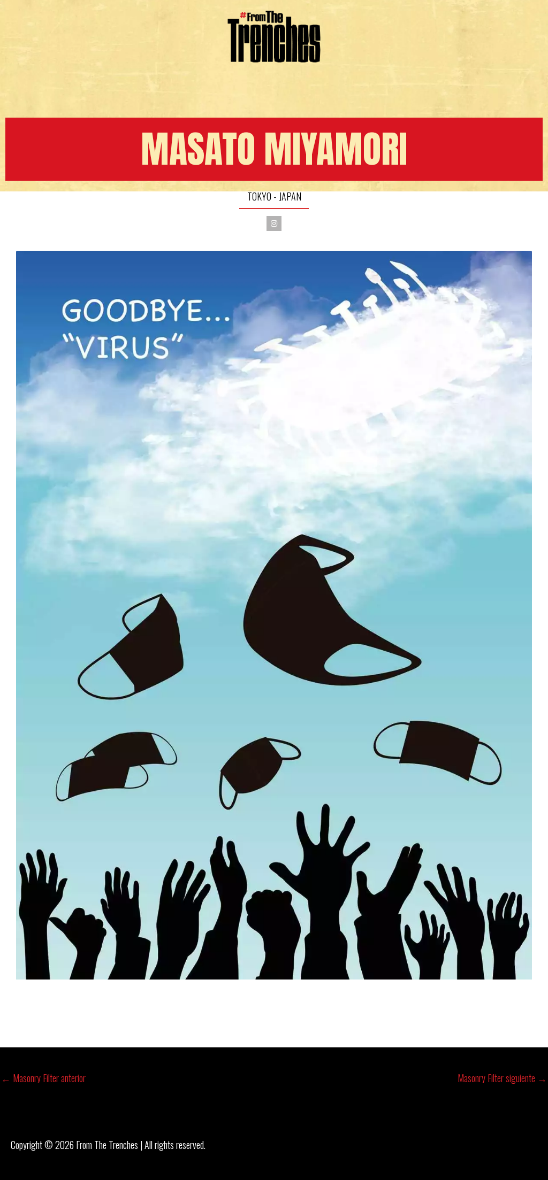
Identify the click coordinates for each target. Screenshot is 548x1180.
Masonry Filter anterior (43, 1078)
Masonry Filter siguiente (502, 1078)
